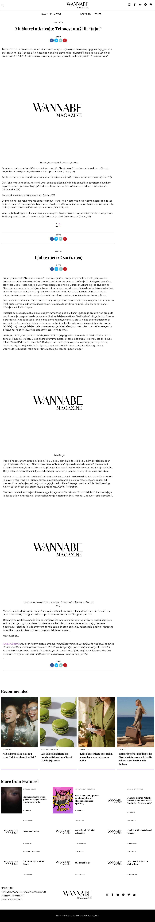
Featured (58, 22)
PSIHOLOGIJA (86, 749)
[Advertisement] (135, 38)
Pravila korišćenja (12, 900)
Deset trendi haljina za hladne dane (137, 862)
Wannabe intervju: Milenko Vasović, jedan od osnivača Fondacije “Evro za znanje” (139, 800)
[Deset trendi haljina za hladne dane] (114, 863)
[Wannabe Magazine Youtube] (140, 4)
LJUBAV (58, 251)
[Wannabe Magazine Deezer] (151, 4)
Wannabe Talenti (31, 831)
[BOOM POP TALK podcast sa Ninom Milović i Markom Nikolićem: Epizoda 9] (63, 800)
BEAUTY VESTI (29, 789)
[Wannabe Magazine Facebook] (134, 4)
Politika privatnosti (13, 896)
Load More (77, 676)
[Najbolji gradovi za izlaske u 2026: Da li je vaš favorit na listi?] (19, 722)
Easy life (85, 14)
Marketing (7, 888)
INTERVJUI (55, 14)
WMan (97, 14)
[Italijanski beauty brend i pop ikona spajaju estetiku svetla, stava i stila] (11, 800)
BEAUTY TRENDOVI (49, 749)
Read (43, 14)
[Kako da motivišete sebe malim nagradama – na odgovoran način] (96, 722)
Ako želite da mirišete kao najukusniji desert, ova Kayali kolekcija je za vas (56, 757)
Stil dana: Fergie (82, 862)
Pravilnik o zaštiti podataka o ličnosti (23, 892)
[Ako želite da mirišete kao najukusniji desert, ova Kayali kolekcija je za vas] (58, 722)
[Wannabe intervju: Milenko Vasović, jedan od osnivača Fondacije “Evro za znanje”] (114, 801)
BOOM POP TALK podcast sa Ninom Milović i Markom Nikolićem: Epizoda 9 (87, 799)
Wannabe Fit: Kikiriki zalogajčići (84, 831)
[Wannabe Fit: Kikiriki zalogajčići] (63, 832)
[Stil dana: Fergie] (63, 863)
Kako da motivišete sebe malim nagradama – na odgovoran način (96, 757)
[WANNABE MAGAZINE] (77, 898)
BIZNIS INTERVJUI (135, 789)
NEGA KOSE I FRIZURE (85, 789)
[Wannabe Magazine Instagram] (129, 4)
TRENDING (7, 749)
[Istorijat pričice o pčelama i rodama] (114, 832)
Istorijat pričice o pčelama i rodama (139, 831)
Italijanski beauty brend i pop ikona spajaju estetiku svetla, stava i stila (35, 799)
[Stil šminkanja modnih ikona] (11, 863)
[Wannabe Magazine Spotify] (145, 4)
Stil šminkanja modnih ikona (33, 862)
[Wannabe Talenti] (11, 832)
